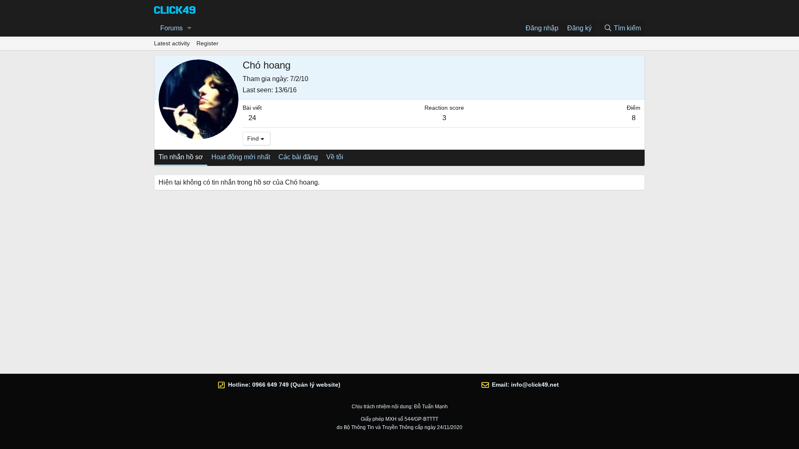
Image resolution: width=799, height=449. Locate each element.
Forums (171, 28)
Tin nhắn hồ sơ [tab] (181, 156)
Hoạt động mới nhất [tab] (240, 156)
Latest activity (172, 43)
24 (252, 118)
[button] (190, 28)
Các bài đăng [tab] (298, 156)
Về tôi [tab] (334, 156)
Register (207, 43)
